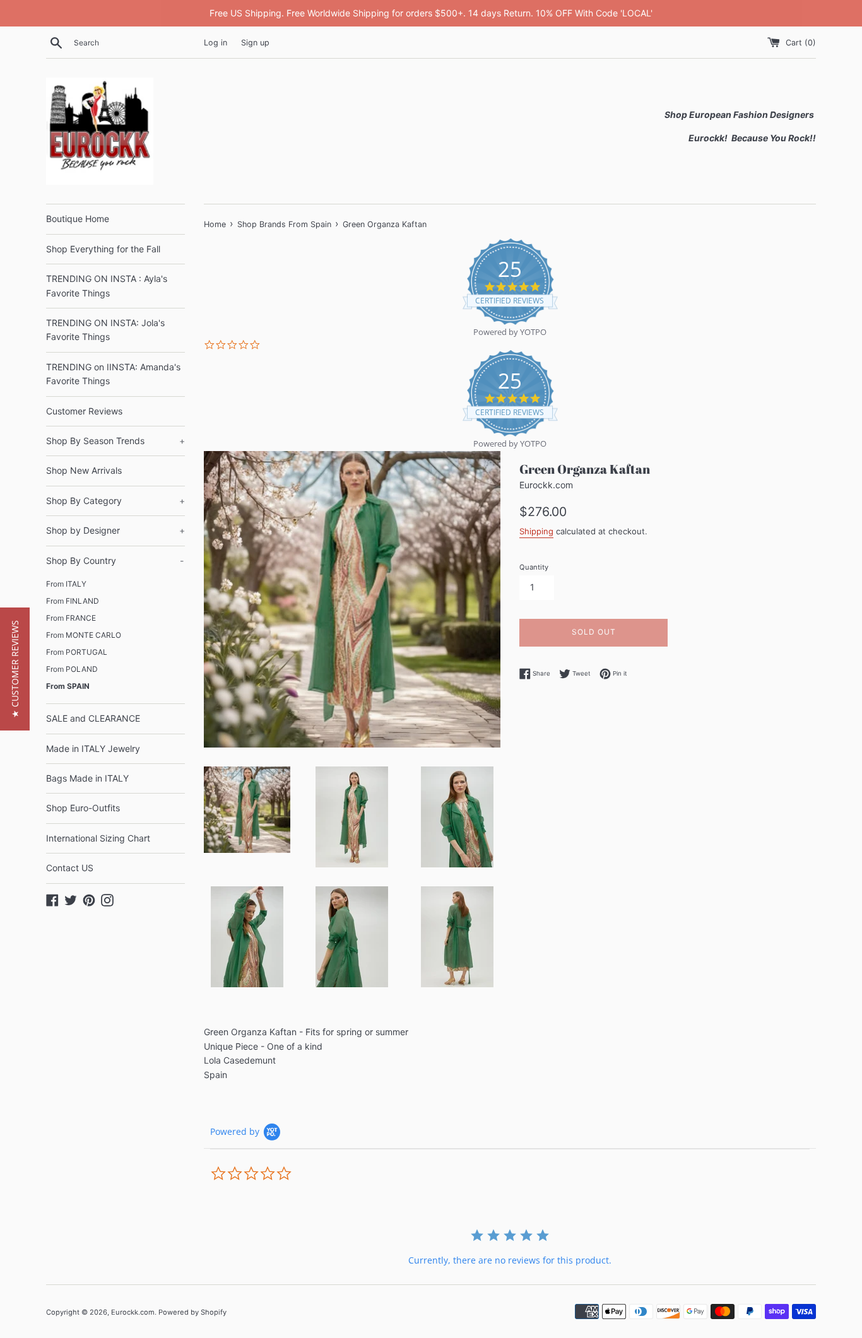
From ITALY (66, 584)
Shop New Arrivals (84, 470)
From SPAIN (68, 686)
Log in (215, 42)
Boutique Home (77, 218)
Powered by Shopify (192, 1312)
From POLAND (72, 669)
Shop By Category (115, 500)
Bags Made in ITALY (87, 778)
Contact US (69, 867)
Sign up (255, 42)
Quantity (533, 567)
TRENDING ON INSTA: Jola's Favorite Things (105, 329)
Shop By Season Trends (115, 440)
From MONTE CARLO (83, 635)
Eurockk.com (133, 1312)
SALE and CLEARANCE (93, 718)
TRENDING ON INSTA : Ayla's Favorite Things (106, 285)
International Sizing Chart (98, 838)
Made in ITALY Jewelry (93, 748)
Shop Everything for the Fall (103, 249)
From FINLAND (72, 601)
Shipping (536, 531)
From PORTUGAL (76, 652)
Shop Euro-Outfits (83, 807)
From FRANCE (71, 618)
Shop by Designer (115, 530)
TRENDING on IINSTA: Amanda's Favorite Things (113, 373)
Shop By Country (115, 560)
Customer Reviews (84, 411)
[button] (15, 669)
